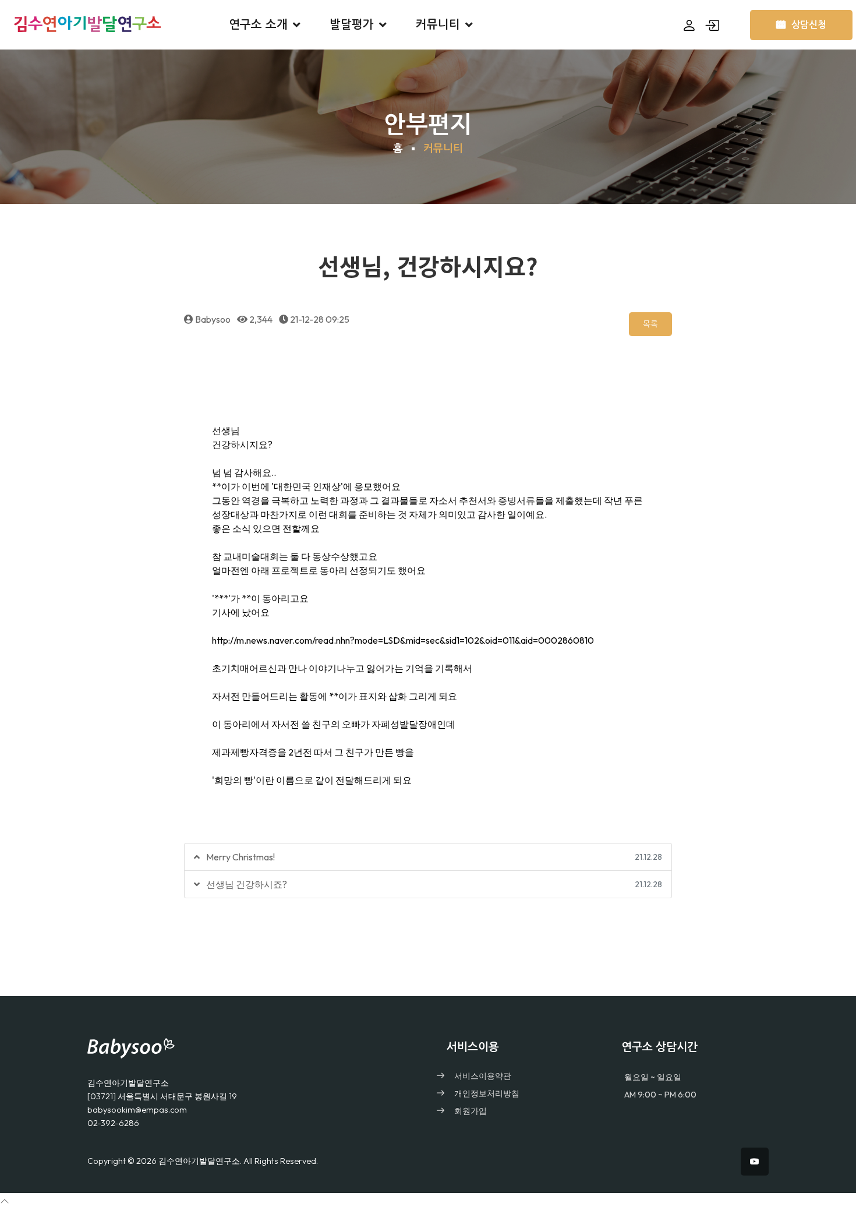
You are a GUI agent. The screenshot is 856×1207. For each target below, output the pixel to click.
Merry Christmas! (240, 857)
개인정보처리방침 (486, 1093)
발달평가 (352, 24)
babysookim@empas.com (137, 1109)
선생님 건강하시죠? (246, 884)
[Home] (253, 1045)
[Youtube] (755, 1162)
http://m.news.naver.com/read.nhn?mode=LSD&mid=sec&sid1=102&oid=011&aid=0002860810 (403, 640)
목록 (650, 324)
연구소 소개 (258, 24)
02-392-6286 (113, 1123)
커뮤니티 (438, 24)
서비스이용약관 (482, 1076)
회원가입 (470, 1111)
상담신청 (808, 24)
